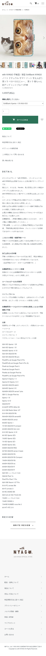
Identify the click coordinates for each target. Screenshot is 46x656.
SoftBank (26, 10)
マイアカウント (9, 623)
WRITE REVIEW (21, 525)
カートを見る (9, 629)
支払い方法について (11, 594)
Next (43, 37)
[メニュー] (42, 3)
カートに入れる (22, 120)
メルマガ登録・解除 (11, 611)
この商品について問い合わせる (13, 154)
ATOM (11, 617)
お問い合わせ (9, 634)
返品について (7, 136)
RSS (6, 617)
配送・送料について (11, 582)
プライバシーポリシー (12, 605)
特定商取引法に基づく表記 (11, 142)
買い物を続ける (7, 160)
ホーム (4, 10)
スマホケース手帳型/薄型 (15, 10)
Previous (2, 37)
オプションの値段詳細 (10, 148)
